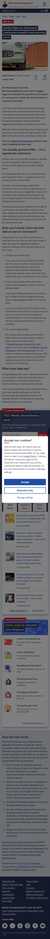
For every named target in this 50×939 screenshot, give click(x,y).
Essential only (25, 490)
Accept (25, 482)
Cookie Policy (29, 456)
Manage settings (25, 497)
